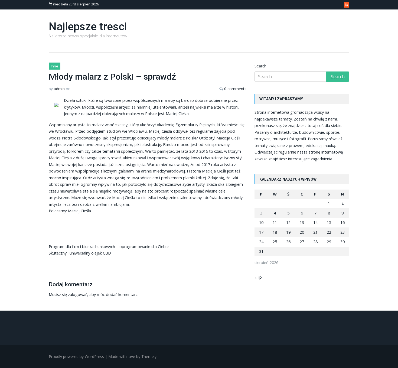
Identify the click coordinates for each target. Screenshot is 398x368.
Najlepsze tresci (88, 26)
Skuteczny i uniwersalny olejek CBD (80, 253)
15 (329, 222)
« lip (258, 277)
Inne (54, 66)
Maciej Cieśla (79, 210)
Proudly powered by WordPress (76, 356)
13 (302, 222)
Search (260, 66)
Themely (148, 356)
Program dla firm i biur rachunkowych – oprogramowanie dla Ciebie (109, 246)
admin (59, 88)
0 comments (235, 88)
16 (342, 222)
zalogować (77, 294)
